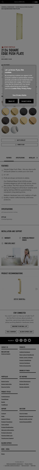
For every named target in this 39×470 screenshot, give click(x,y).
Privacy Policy (26, 88)
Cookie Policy (16, 88)
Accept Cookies (26, 101)
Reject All (12, 101)
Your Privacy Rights (19, 95)
